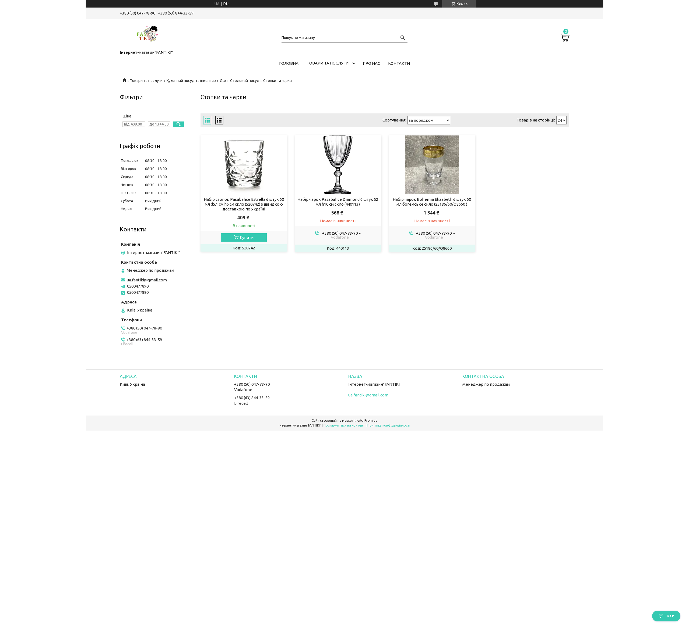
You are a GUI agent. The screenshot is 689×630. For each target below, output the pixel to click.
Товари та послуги (328, 63)
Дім (223, 80)
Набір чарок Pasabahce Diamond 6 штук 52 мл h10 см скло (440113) (337, 201)
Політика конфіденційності (388, 425)
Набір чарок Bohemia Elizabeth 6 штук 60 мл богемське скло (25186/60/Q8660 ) (432, 201)
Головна (288, 63)
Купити (247, 237)
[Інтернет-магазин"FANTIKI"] (147, 33)
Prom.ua (370, 420)
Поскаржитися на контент (344, 425)
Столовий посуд (244, 80)
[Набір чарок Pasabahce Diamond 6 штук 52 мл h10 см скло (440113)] (338, 164)
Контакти (399, 63)
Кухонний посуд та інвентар (191, 80)
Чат (670, 616)
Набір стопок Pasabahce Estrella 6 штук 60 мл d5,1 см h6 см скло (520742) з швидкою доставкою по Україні (244, 204)
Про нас (371, 63)
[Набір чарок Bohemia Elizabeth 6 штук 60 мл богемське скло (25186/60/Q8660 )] (432, 164)
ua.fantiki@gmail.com (147, 280)
